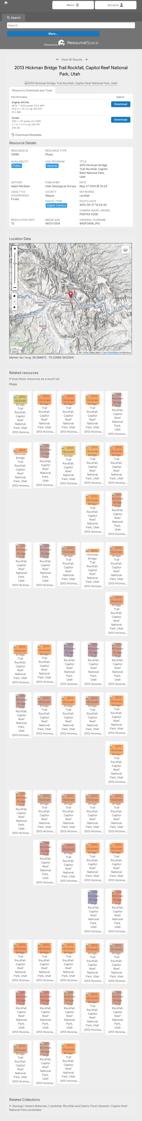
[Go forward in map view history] (14, 302)
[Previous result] (58, 59)
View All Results (71, 59)
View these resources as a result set (35, 379)
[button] (70, 295)
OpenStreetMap (110, 352)
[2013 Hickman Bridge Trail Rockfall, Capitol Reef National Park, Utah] (71, 83)
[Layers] (125, 250)
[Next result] (86, 59)
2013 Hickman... (22, 432)
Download (120, 104)
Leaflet (85, 352)
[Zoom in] (15, 249)
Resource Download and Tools (32, 90)
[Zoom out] (15, 287)
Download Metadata (28, 135)
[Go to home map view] (14, 296)
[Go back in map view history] (14, 307)
